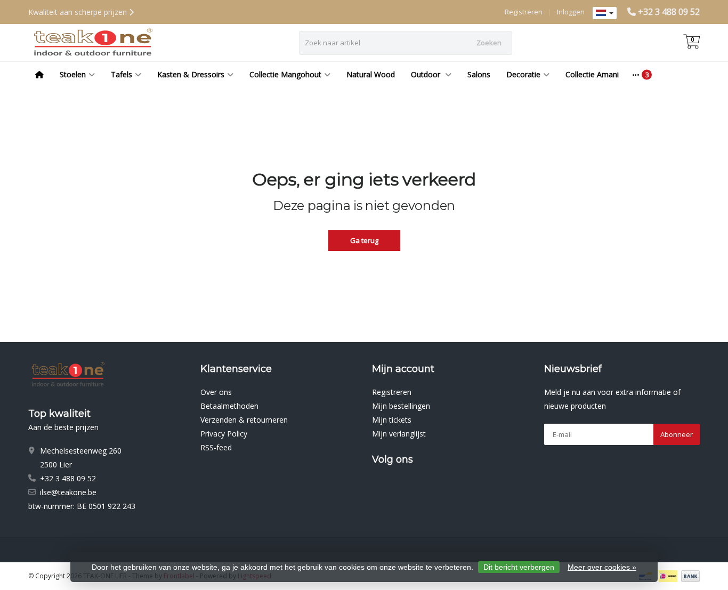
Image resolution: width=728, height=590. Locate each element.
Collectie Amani (592, 74)
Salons (478, 74)
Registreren (524, 12)
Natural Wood (370, 74)
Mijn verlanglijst (399, 434)
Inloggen (571, 12)
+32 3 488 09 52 (669, 12)
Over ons (216, 392)
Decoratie (523, 74)
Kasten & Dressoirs (190, 74)
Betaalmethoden (229, 406)
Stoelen (73, 74)
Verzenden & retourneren (244, 420)
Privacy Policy (223, 434)
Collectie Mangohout (285, 74)
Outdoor (426, 74)
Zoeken (488, 42)
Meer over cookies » (602, 567)
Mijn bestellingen (401, 406)
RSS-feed (216, 447)
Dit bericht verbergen (518, 567)
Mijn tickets (391, 420)
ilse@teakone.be (68, 492)
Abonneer (676, 434)
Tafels (121, 74)
